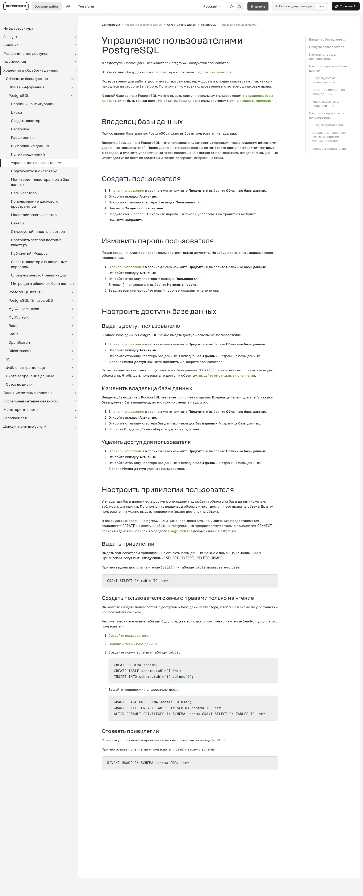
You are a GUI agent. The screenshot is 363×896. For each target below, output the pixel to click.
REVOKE (219, 740)
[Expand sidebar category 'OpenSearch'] (72, 342)
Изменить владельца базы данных (328, 92)
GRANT (257, 553)
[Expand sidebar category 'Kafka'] (72, 334)
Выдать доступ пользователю (323, 80)
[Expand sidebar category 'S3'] (72, 359)
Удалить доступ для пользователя (327, 103)
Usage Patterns (180, 531)
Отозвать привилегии (329, 148)
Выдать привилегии (327, 125)
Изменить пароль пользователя (322, 56)
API (68, 6)
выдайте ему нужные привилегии (227, 375)
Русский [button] (210, 6)
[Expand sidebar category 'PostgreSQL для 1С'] (72, 292)
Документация (111, 24)
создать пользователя (213, 72)
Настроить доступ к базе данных (328, 68)
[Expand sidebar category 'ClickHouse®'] (72, 351)
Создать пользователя (326, 47)
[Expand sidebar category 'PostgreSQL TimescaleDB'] (72, 300)
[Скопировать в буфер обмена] (273, 581)
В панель (258, 6)
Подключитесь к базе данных (132, 644)
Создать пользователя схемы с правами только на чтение (329, 137)
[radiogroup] (235, 6)
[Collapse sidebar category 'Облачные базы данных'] (72, 79)
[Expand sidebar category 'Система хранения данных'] (72, 376)
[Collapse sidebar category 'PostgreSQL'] (72, 96)
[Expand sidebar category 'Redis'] (72, 326)
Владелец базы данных (327, 39)
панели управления (128, 190)
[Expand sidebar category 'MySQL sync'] (72, 317)
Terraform (86, 6)
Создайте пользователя (128, 635)
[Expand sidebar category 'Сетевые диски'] (72, 384)
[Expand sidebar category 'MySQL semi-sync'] (72, 309)
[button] (39, 28)
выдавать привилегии (257, 100)
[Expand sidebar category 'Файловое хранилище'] (72, 368)
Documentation (46, 6)
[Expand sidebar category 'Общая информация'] (72, 87)
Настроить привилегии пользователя (327, 115)
